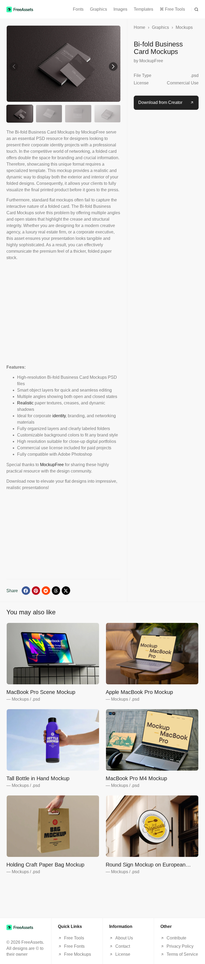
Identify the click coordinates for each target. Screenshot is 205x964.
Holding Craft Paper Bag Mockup (45, 865)
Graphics (98, 9)
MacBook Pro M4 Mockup (136, 778)
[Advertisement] (63, 312)
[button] (195, 9)
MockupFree (52, 464)
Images (120, 9)
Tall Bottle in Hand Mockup (37, 778)
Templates (143, 9)
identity (59, 415)
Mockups (184, 27)
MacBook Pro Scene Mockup (40, 692)
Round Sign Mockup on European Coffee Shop (146, 865)
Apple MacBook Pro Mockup (139, 692)
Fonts (78, 9)
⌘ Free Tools (172, 9)
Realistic (25, 403)
